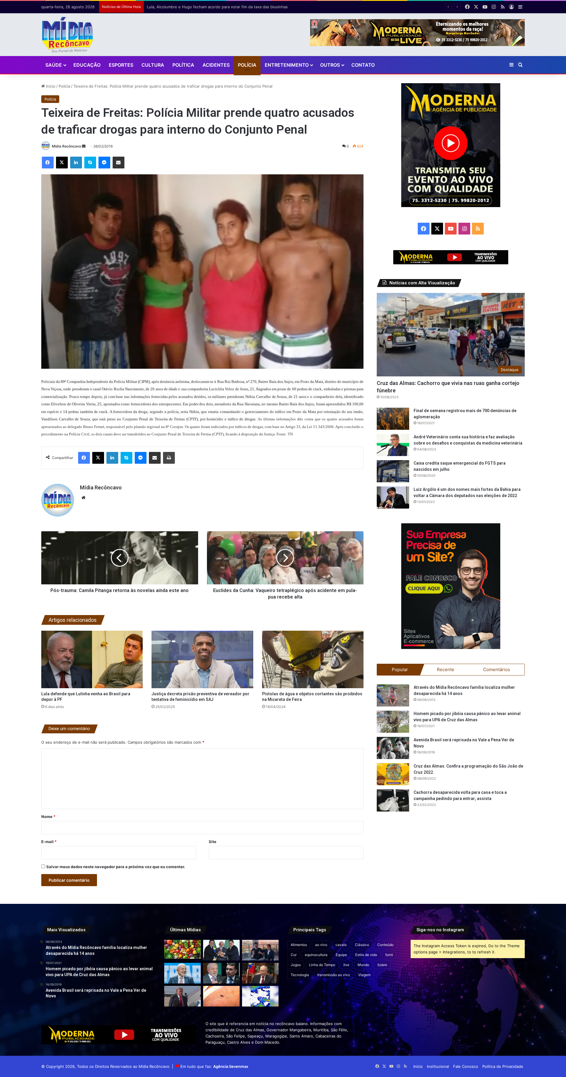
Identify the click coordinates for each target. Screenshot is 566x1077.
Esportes (121, 65)
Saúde (53, 65)
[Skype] (90, 162)
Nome (48, 816)
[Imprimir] (169, 458)
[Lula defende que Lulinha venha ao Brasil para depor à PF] (92, 659)
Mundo (363, 965)
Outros (330, 65)
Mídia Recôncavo (66, 146)
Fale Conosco (465, 1066)
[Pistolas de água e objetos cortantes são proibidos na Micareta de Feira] (313, 659)
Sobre (382, 965)
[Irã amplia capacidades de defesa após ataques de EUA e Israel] (182, 996)
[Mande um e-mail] (83, 146)
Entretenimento (287, 65)
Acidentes (216, 65)
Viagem (364, 975)
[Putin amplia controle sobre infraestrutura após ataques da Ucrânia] (260, 973)
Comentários (496, 669)
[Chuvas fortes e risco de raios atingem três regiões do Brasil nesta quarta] (260, 996)
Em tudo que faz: (214, 1066)
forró (389, 955)
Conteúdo (385, 944)
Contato (363, 65)
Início (50, 86)
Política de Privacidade (502, 1066)
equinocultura (316, 955)
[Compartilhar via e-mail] (118, 162)
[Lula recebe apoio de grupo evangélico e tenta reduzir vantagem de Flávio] (182, 973)
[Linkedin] (76, 162)
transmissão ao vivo (333, 975)
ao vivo (321, 944)
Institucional (438, 1066)
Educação (87, 65)
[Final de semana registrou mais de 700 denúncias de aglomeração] (393, 419)
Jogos (296, 965)
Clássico (362, 944)
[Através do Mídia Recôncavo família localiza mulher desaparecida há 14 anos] (393, 695)
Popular (400, 669)
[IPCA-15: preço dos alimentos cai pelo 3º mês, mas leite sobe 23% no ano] (182, 949)
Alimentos (299, 944)
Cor (294, 955)
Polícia (247, 65)
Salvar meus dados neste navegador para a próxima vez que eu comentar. (115, 866)
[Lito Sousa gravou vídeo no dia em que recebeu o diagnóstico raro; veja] (260, 950)
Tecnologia (300, 975)
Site (212, 841)
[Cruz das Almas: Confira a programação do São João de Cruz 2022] (393, 774)
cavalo (341, 944)
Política (183, 65)
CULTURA (153, 65)
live (346, 965)
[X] (62, 162)
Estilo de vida (366, 955)
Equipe (341, 955)
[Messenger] (104, 162)
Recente (445, 669)
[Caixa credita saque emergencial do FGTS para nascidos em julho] (393, 471)
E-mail (49, 841)
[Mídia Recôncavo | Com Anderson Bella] (67, 34)
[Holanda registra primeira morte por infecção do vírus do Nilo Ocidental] (221, 996)
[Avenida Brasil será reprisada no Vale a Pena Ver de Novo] (393, 748)
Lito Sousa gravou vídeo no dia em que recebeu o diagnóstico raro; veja (213, 6)
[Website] (83, 497)
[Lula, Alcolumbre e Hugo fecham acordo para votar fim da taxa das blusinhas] (221, 950)
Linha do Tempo (322, 965)
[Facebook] (48, 162)
